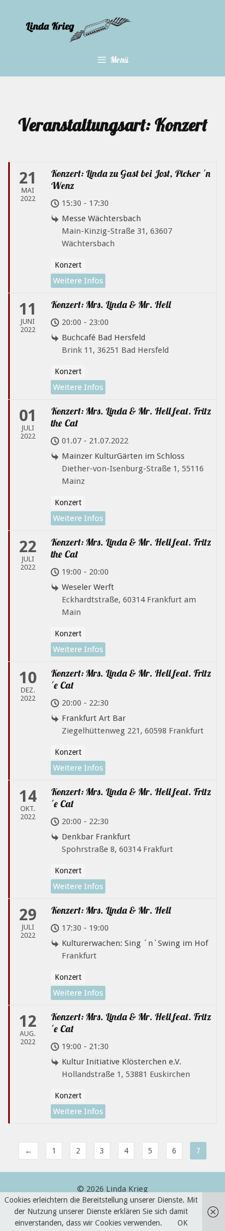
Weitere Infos (78, 281)
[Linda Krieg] (110, 29)
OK (182, 1222)
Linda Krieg (127, 1189)
